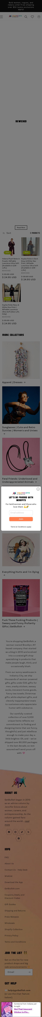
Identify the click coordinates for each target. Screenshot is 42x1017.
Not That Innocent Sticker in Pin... (23, 1011)
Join (21, 519)
